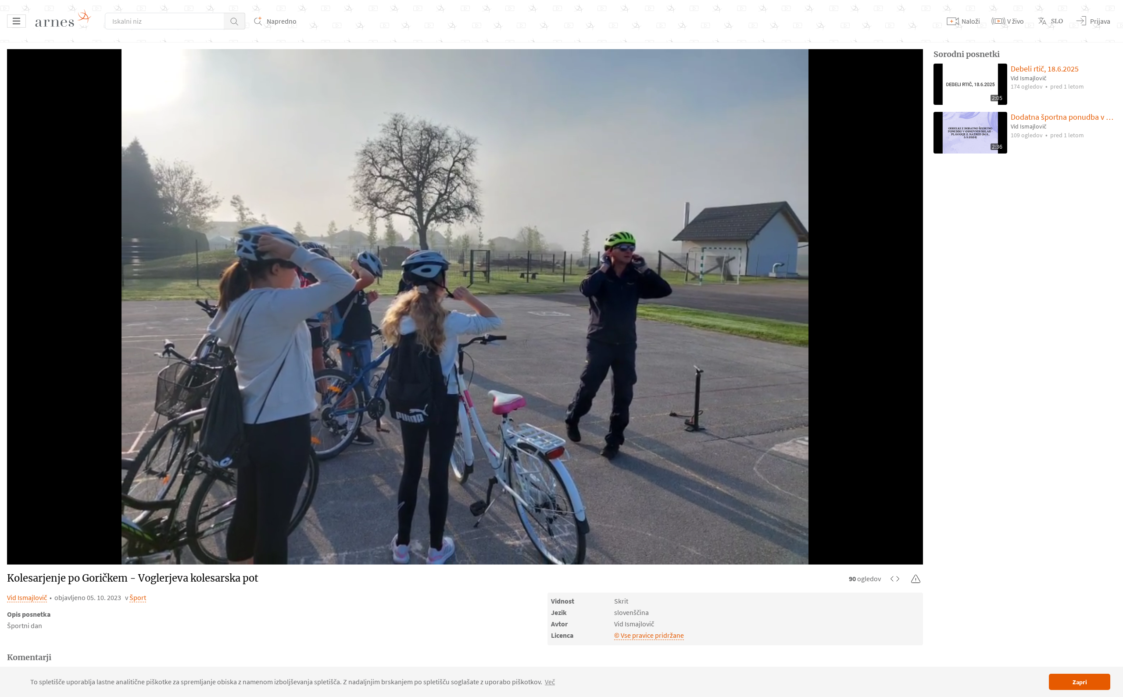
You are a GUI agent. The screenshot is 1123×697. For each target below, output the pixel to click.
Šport (137, 597)
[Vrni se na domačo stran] (66, 21)
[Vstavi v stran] (895, 579)
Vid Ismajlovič (27, 597)
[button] (234, 21)
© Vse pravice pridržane (649, 635)
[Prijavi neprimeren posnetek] (916, 579)
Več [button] (550, 681)
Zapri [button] (1080, 682)
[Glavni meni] (16, 21)
